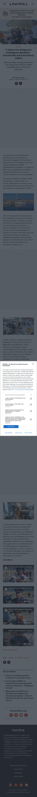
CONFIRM (11, 426)
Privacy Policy (28, 432)
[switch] (30, 398)
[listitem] (18, 395)
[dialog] (18, 398)
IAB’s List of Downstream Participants (20, 389)
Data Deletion (8, 432)
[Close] (33, 364)
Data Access (18, 432)
